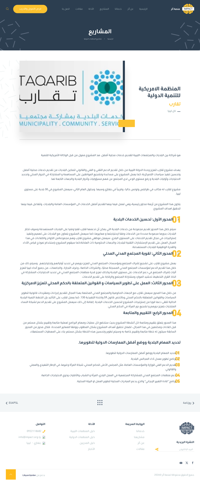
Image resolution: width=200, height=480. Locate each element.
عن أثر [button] (130, 8)
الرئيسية (143, 8)
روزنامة (187, 402)
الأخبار (91, 449)
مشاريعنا (139, 437)
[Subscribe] (159, 450)
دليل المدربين (87, 443)
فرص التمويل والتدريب (30, 8)
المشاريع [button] (104, 8)
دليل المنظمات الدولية (82, 437)
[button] (7, 9)
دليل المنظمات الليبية (82, 431)
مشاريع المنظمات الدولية (93, 39)
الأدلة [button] (91, 8)
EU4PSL (13, 402)
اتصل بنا (66, 8)
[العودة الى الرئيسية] (182, 9)
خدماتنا (118, 8)
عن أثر (141, 443)
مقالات (79, 8)
